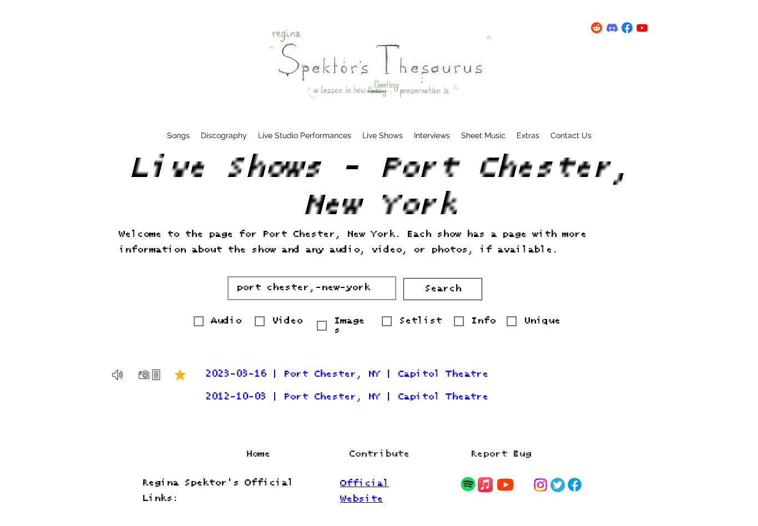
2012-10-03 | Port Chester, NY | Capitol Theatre (346, 397)
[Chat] (467, 484)
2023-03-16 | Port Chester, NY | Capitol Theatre (346, 374)
